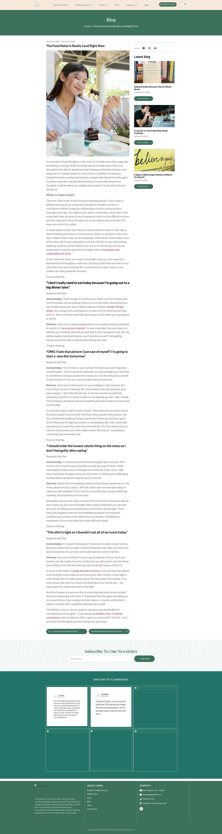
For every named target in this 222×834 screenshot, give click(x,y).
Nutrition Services (82, 5)
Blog (146, 5)
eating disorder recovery (85, 570)
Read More (143, 98)
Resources (131, 5)
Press (117, 5)
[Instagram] (141, 808)
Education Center (61, 5)
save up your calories (73, 328)
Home (87, 26)
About (102, 5)
